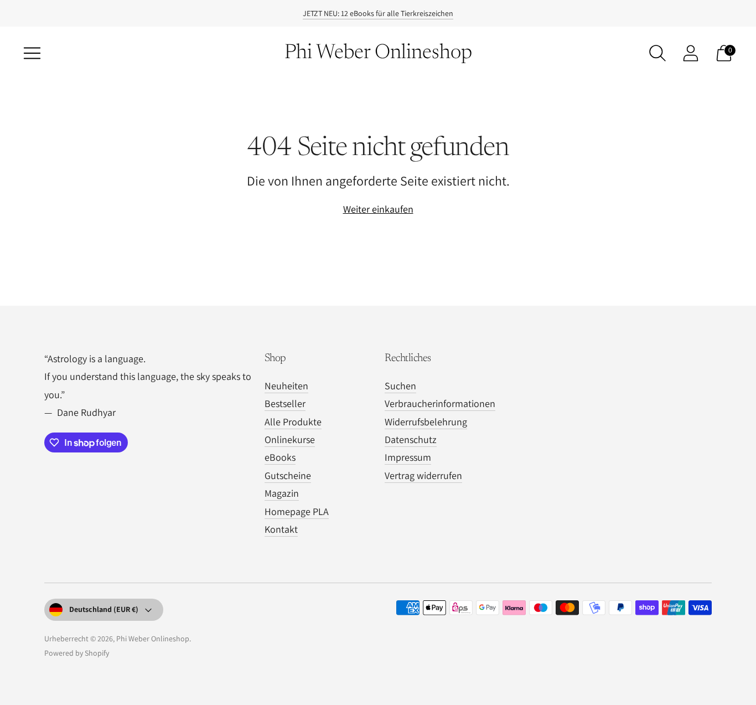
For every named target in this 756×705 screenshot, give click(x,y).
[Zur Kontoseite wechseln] (690, 53)
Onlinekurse (290, 439)
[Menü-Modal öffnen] (32, 53)
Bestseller (285, 403)
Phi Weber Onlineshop (152, 639)
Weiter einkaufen (378, 209)
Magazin (282, 493)
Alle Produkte (293, 421)
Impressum (408, 457)
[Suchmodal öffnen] (657, 53)
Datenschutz (411, 439)
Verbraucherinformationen (440, 403)
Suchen (400, 385)
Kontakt (281, 529)
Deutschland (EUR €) (103, 609)
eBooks (280, 457)
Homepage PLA (297, 511)
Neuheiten (286, 385)
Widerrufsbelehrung (426, 421)
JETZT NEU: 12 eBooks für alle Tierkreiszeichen (378, 13)
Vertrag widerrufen (423, 475)
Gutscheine (288, 475)
